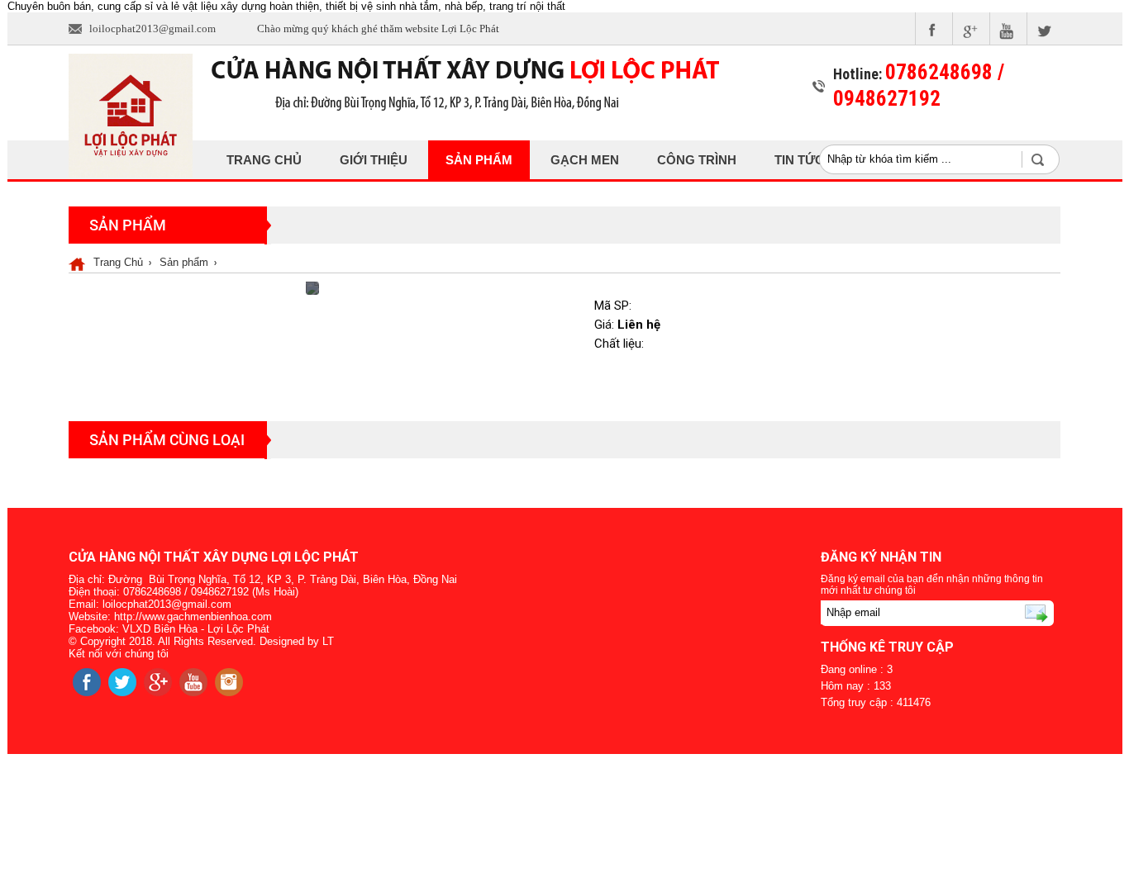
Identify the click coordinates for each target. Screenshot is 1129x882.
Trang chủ (264, 160)
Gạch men (584, 160)
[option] (312, 288)
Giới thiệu (373, 160)
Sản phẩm (478, 160)
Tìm (1046, 159)
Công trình (696, 160)
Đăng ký (1015, 612)
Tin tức (799, 160)
